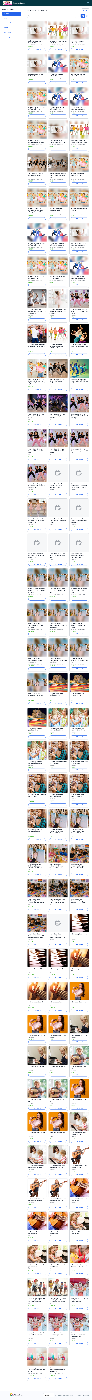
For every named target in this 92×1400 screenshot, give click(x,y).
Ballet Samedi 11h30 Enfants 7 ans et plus (35, 75)
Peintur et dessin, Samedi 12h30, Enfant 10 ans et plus (58, 660)
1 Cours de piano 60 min (58, 1066)
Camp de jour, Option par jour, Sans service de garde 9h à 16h (79, 1300)
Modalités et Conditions (82, 1395)
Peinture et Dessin (9, 23)
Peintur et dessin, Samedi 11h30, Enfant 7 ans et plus (36, 660)
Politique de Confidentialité (65, 1395)
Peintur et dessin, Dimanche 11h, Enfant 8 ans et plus (36, 695)
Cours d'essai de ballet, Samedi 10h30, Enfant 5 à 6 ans (58, 520)
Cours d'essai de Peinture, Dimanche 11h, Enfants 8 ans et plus (36, 936)
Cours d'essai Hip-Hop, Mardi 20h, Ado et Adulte (57, 381)
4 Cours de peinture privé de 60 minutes (37, 795)
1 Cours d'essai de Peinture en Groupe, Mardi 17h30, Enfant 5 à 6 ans (79, 831)
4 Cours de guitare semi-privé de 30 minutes (79, 1166)
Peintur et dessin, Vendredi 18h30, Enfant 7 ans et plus (58, 625)
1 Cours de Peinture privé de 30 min (56, 694)
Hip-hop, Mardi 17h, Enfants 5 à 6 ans (77, 174)
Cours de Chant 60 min (57, 1133)
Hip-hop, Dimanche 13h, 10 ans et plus (58, 277)
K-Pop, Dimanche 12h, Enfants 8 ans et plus (78, 108)
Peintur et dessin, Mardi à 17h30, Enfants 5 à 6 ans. (58, 590)
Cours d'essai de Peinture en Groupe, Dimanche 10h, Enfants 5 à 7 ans (79, 901)
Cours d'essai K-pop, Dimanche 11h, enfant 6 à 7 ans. (79, 451)
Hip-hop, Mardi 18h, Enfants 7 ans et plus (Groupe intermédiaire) (36, 210)
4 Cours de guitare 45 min (35, 1003)
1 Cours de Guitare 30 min (78, 1067)
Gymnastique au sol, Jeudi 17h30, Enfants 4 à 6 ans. (36, 1369)
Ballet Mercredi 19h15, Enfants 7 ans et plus (79, 244)
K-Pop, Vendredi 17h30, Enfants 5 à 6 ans (36, 244)
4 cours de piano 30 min (36, 969)
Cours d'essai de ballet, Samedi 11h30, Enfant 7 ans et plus (79, 520)
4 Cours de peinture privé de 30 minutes (58, 762)
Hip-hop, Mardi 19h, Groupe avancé (56, 209)
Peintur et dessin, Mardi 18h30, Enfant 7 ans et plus (79, 590)
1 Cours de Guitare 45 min (35, 1100)
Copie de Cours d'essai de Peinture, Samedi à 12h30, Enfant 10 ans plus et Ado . (57, 901)
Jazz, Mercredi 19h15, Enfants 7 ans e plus (35, 174)
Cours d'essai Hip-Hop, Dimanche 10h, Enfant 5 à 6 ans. (37, 416)
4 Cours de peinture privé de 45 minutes (79, 762)
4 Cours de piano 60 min (79, 934)
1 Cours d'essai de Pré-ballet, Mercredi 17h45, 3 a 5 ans (58, 311)
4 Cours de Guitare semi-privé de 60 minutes (58, 1200)
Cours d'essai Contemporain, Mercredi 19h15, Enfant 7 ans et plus (79, 485)
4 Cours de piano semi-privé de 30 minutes (78, 1133)
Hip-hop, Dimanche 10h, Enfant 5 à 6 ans (36, 277)
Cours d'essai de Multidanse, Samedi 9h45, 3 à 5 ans (77, 555)
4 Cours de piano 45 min (58, 969)
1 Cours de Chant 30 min (79, 1099)
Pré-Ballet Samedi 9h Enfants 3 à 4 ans (35, 42)
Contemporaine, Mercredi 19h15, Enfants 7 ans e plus (58, 175)
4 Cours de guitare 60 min (57, 1003)
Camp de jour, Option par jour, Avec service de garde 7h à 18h (79, 1334)
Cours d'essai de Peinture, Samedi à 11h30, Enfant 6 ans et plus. (36, 901)
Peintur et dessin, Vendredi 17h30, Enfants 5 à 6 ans (36, 625)
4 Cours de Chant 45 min (36, 1035)
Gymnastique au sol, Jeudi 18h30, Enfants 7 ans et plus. (57, 1369)
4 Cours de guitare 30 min (78, 970)
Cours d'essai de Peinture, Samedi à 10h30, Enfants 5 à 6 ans (58, 936)
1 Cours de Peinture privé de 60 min (35, 729)
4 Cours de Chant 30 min (79, 1002)
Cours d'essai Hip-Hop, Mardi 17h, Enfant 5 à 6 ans (57, 555)
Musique (6, 28)
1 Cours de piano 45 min (36, 1066)
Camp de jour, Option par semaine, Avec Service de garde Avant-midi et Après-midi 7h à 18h (58, 1300)
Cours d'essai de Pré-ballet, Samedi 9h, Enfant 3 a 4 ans (57, 485)
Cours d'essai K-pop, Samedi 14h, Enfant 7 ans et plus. (58, 451)
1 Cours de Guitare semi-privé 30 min (79, 1200)
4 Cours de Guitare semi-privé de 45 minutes (37, 1200)
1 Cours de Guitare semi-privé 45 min (37, 1233)
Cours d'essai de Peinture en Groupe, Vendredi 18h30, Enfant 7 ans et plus (79, 866)
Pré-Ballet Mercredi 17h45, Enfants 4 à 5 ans (58, 141)
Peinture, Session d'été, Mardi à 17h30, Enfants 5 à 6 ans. (36, 590)
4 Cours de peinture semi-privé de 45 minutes (77, 796)
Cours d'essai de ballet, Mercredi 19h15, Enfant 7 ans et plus (37, 520)
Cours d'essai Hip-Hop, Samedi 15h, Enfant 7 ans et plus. (79, 381)
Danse (5, 18)
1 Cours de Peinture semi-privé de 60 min (35, 762)
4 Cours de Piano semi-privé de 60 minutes (57, 1166)
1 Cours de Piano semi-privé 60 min (57, 1266)
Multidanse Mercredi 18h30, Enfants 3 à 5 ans (79, 141)
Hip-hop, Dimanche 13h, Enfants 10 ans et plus (36, 141)
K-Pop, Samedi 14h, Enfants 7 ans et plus (78, 277)
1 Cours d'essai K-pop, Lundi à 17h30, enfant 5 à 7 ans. (79, 346)
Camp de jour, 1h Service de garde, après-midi (58, 1334)
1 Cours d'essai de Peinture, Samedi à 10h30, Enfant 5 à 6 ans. (36, 866)
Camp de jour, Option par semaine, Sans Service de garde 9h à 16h (37, 1300)
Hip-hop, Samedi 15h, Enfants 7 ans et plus (78, 75)
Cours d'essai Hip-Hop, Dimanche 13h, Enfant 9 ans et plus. (58, 416)
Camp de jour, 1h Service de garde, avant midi (36, 1334)
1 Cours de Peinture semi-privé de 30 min (57, 729)
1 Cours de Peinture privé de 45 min (77, 694)
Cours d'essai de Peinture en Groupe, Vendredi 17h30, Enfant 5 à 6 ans (58, 866)
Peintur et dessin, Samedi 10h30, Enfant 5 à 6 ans (79, 625)
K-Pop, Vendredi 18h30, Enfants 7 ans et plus (58, 244)
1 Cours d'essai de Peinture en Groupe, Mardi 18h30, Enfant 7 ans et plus (57, 831)
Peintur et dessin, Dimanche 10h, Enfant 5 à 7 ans (79, 660)
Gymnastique (7, 37)
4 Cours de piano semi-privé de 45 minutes (36, 1166)
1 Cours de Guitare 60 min (57, 1100)
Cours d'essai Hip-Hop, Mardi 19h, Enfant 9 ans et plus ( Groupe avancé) (36, 381)
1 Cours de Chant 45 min (36, 1133)
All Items (6, 13)
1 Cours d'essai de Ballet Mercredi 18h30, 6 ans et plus (37, 311)
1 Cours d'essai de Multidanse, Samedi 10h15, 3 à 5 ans (56, 346)
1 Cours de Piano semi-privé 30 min (79, 1233)
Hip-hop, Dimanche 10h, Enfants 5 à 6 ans (36, 108)
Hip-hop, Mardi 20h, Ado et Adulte (79, 209)
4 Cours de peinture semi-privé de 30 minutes (56, 796)
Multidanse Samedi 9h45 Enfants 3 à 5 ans (58, 42)
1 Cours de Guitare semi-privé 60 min (58, 1233)
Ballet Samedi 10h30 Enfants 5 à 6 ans (78, 42)
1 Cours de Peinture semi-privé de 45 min (78, 729)
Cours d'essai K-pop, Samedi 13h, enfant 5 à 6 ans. (36, 451)
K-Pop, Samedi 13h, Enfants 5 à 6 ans (56, 75)
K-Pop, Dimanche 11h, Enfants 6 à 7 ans (57, 108)
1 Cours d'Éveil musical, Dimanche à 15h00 (79, 1266)
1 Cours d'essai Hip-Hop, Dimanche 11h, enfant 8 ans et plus (36, 346)
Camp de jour (7, 32)
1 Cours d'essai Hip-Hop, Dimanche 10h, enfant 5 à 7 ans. (79, 311)
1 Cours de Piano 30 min (79, 1035)
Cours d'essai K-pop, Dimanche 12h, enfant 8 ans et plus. (36, 485)
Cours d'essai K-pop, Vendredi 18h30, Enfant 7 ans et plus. (79, 416)
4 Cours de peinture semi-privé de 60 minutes (35, 831)
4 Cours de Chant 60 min (58, 1035)
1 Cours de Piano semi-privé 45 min (36, 1266)
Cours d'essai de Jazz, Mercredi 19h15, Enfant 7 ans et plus (37, 555)
